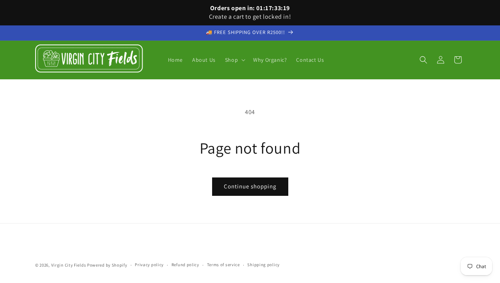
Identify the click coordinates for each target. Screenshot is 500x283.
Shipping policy (263, 264)
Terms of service (223, 264)
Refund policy (185, 264)
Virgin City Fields (68, 265)
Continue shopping (250, 186)
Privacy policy (149, 264)
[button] (234, 60)
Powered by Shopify (107, 265)
